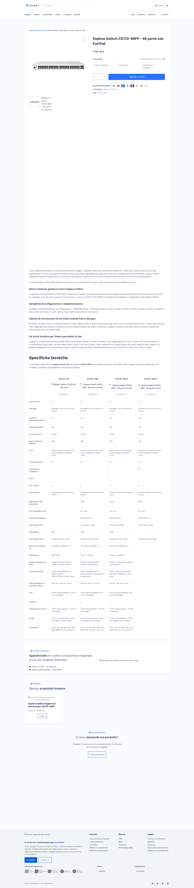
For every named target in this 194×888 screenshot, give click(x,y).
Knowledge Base (126, 847)
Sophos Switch (110, 89)
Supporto (141, 14)
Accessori (67, 14)
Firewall (28, 14)
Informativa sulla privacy (158, 847)
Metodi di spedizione (99, 847)
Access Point (47, 14)
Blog (133, 14)
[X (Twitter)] (152, 883)
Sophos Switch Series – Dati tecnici (47, 669)
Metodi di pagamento (99, 850)
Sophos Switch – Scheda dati (44, 666)
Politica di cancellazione (158, 850)
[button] (165, 15)
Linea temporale (96, 842)
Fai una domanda (97, 754)
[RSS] (167, 883)
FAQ (120, 839)
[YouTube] (157, 883)
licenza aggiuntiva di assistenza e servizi (65, 297)
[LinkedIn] (162, 883)
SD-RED (58, 14)
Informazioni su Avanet (99, 839)
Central (77, 14)
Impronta (151, 844)
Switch (37, 14)
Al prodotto (63, 394)
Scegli (42, 716)
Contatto (152, 14)
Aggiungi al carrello (137, 77)
